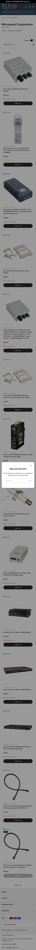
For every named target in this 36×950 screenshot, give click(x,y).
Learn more (27, 1)
